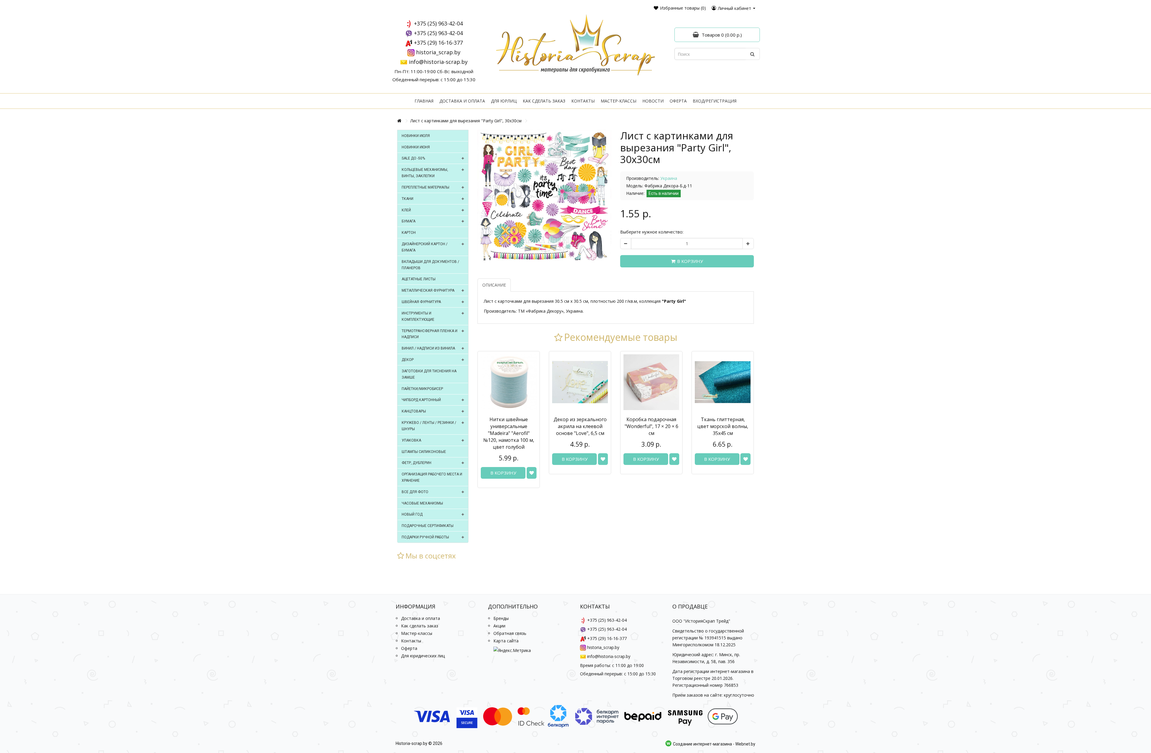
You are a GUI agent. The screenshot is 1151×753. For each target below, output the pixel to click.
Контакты (583, 101)
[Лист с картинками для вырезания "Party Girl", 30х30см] (544, 196)
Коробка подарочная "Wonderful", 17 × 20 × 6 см (651, 426)
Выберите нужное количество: (651, 232)
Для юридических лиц (423, 656)
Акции (499, 626)
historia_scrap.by (438, 52)
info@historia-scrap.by (438, 61)
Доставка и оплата (462, 101)
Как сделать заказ (544, 101)
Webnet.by (745, 744)
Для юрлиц (504, 101)
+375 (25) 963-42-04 (438, 23)
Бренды (501, 618)
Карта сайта (506, 641)
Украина (668, 178)
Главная (424, 101)
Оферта (678, 101)
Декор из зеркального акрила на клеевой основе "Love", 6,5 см (580, 426)
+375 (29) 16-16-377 (438, 42)
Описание (494, 285)
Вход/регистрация (714, 101)
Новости (653, 101)
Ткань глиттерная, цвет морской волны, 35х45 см (722, 426)
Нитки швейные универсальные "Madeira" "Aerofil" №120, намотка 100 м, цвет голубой (508, 433)
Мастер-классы (618, 101)
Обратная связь (509, 633)
